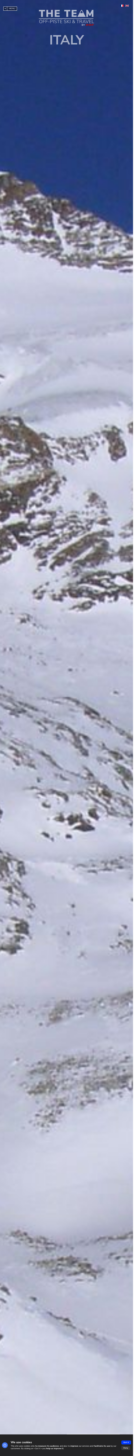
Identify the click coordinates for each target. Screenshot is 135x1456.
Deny (125, 1448)
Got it (126, 1442)
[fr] (122, 5)
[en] (127, 5)
